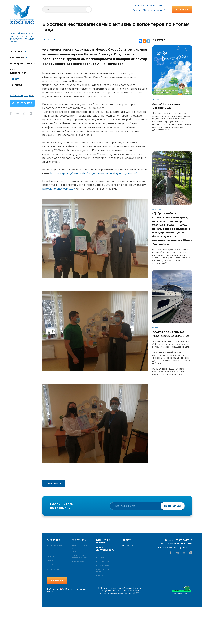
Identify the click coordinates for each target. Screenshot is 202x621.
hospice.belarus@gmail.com (178, 547)
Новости (15, 79)
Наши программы (104, 561)
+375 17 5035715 (24, 103)
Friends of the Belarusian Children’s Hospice (54, 566)
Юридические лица (78, 550)
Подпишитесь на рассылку (61, 506)
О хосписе (16, 51)
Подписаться (172, 506)
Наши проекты (102, 565)
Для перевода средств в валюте (79, 556)
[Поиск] (88, 9)
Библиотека (101, 575)
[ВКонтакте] (140, 41)
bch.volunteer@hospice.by (58, 188)
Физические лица (79, 545)
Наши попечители (55, 553)
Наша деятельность (19, 71)
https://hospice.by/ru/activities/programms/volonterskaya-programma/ (93, 173)
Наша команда (53, 549)
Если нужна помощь (22, 63)
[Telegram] (148, 41)
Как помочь (17, 57)
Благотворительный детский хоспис (22, 15)
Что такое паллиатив (100, 556)
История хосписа (54, 545)
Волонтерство (78, 561)
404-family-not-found (103, 570)
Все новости (53, 483)
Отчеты (50, 560)
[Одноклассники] (144, 41)
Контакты (16, 85)
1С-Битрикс (68, 589)
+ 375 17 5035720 (183, 540)
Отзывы (50, 557)
